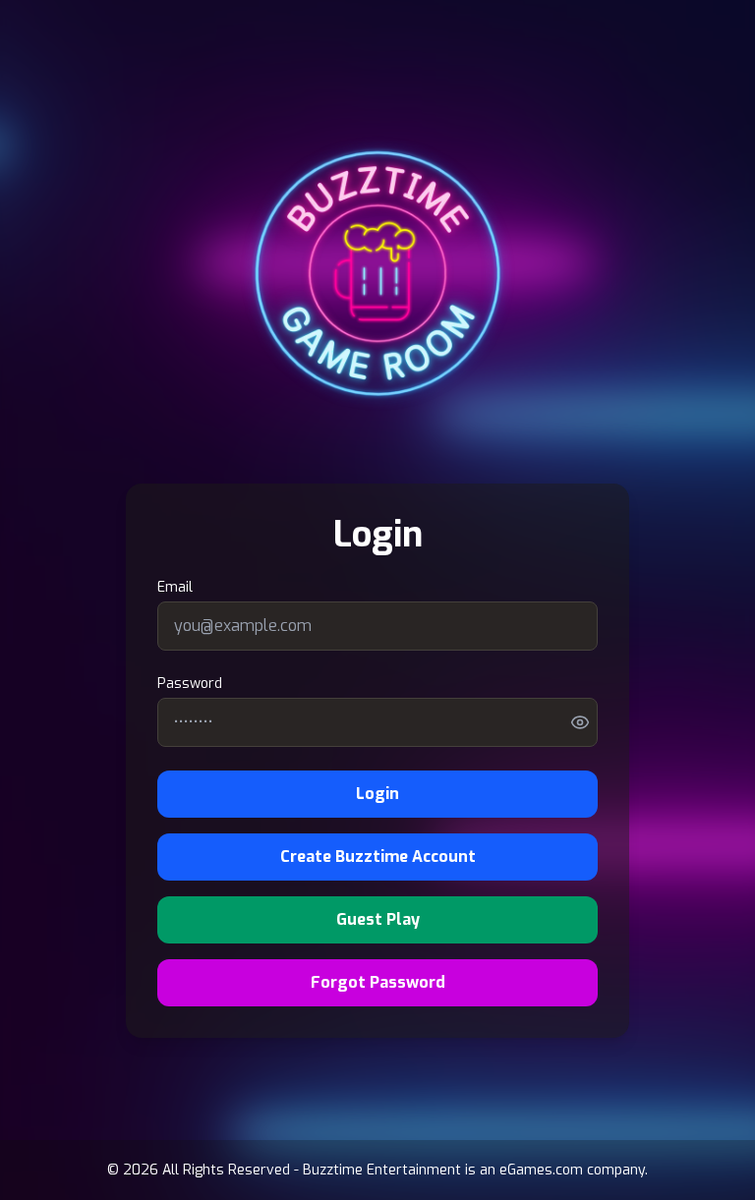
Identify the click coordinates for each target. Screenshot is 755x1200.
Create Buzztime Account (378, 856)
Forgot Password (378, 982)
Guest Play (378, 919)
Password (189, 683)
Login (377, 793)
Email (175, 587)
